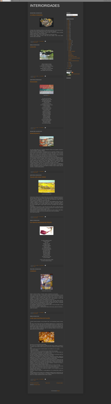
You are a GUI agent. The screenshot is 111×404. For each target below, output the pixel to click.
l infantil (34, 380)
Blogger (58, 390)
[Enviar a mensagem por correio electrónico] (45, 41)
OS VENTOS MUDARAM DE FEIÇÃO (41, 222)
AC (73, 72)
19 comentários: (41, 379)
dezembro (70, 40)
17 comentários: (41, 312)
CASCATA (33, 47)
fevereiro (69, 65)
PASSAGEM (33, 82)
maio (69, 50)
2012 (68, 36)
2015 (68, 32)
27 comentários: (41, 265)
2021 (68, 24)
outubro (69, 43)
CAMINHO (33, 271)
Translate (74, 16)
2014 (68, 34)
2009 (68, 68)
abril (69, 62)
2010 (68, 39)
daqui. (49, 95)
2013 (68, 35)
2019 (68, 27)
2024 (68, 20)
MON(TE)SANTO (35, 133)
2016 (68, 31)
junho (69, 48)
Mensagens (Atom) (37, 384)
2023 (68, 21)
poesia (34, 128)
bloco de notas (35, 42)
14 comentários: (41, 171)
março (69, 63)
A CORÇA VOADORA (36, 15)
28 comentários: (41, 216)
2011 (68, 38)
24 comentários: (41, 41)
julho (69, 47)
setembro (69, 44)
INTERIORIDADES (45, 6)
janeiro (69, 66)
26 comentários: (41, 127)
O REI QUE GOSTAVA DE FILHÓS (40, 318)
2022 (68, 23)
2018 (68, 28)
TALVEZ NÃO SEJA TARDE (38, 177)
